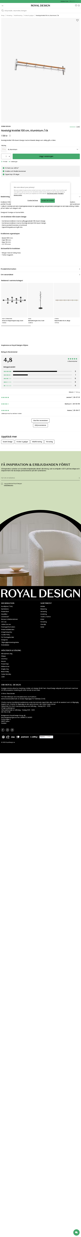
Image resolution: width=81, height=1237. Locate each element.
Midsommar (5, 666)
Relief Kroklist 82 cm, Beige (62, 320)
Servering (43, 611)
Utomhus (4, 658)
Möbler (42, 606)
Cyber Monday (6, 674)
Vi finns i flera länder (8, 694)
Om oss (3, 622)
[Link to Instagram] (7, 729)
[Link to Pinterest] (12, 729)
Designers (4, 639)
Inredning (43, 614)
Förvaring (43, 622)
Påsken (3, 656)
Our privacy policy (52, 193)
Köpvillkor (4, 614)
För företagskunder (7, 637)
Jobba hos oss (6, 624)
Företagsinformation (8, 627)
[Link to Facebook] (2, 729)
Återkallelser (5, 645)
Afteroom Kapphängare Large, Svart (12, 320)
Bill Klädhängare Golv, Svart (36, 320)
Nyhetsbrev (5, 609)
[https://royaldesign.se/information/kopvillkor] (46, 737)
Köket (42, 619)
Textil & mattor (45, 616)
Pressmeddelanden (7, 629)
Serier (42, 627)
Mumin (3, 661)
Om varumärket (7, 274)
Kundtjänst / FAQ (7, 606)
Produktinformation (8, 269)
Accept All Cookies (48, 200)
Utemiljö (43, 624)
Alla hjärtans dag (6, 653)
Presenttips (5, 664)
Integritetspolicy (6, 632)
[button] (76, 6)
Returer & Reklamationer (9, 619)
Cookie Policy (5, 634)
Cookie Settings (32, 200)
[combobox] (40, 149)
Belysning (43, 609)
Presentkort (5, 611)
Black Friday (5, 671)
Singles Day (5, 669)
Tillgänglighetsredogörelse (10, 642)
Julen (3, 676)
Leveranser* (5, 616)
